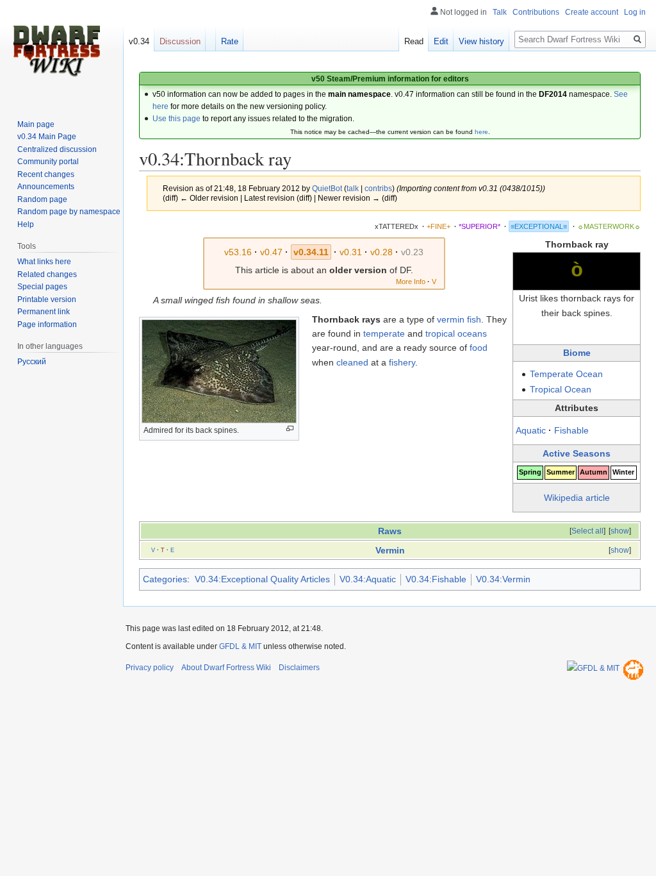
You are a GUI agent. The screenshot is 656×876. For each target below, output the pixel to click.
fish (474, 319)
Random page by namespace (68, 211)
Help (25, 224)
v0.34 (139, 41)
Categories (165, 579)
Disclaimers (299, 667)
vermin (450, 319)
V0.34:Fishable (436, 579)
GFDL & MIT (240, 646)
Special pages (42, 286)
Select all (587, 530)
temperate (384, 333)
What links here (44, 261)
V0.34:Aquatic (368, 579)
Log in (635, 12)
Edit (441, 41)
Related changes (47, 274)
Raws (390, 531)
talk (353, 188)
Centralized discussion (57, 149)
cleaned (352, 362)
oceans (472, 333)
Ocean (589, 374)
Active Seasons (577, 453)
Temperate (551, 374)
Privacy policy (150, 667)
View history (481, 41)
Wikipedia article (577, 498)
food (479, 347)
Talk (500, 12)
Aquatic (531, 430)
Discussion (180, 41)
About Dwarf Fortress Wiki (226, 667)
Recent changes (45, 174)
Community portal (48, 161)
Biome (577, 353)
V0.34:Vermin (503, 579)
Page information (47, 324)
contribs (378, 188)
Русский (31, 361)
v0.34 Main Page (46, 136)
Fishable (571, 430)
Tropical (546, 389)
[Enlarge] (290, 428)
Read (413, 41)
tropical (440, 333)
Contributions (535, 12)
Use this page (176, 118)
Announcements (45, 186)
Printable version (46, 299)
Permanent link (43, 311)
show (620, 530)
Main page (35, 124)
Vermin (390, 550)
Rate (229, 41)
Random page (42, 199)
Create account (591, 12)
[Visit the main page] (56, 51)
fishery (402, 362)
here (481, 131)
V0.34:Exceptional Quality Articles (262, 579)
